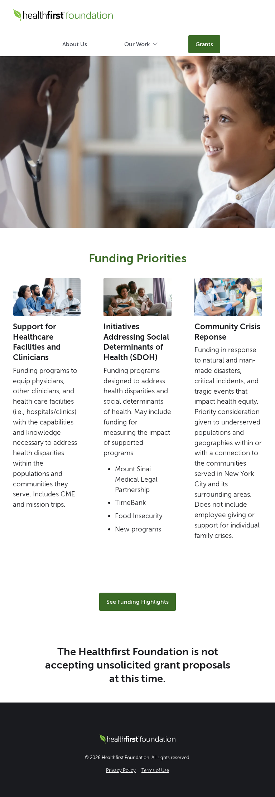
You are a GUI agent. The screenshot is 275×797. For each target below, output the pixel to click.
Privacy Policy (121, 770)
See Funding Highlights (137, 601)
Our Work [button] (137, 44)
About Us (74, 44)
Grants (204, 44)
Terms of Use (155, 770)
